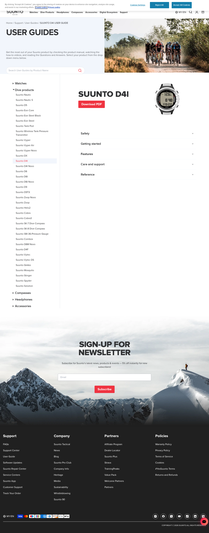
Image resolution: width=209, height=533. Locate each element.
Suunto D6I (22, 176)
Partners (108, 487)
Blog (56, 456)
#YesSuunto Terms (165, 469)
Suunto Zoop (23, 202)
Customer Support (12, 487)
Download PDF (91, 104)
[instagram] (155, 516)
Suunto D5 (21, 105)
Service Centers (11, 475)
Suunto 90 (59, 499)
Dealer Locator (112, 450)
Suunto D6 (21, 171)
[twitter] (171, 516)
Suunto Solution (24, 286)
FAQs (6, 444)
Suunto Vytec (23, 254)
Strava (107, 462)
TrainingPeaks (111, 469)
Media (57, 481)
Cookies (159, 462)
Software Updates (12, 462)
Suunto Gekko (23, 265)
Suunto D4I (22, 161)
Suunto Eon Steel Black (28, 115)
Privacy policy (54, 8)
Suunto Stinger (24, 275)
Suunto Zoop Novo (26, 197)
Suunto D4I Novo (25, 166)
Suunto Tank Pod (25, 126)
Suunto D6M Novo (25, 244)
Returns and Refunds (166, 475)
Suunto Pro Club (62, 462)
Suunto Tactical (62, 444)
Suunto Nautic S (24, 100)
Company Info (61, 469)
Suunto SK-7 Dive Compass (30, 223)
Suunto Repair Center (14, 469)
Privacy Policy (162, 450)
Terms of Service (164, 456)
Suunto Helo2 (23, 208)
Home (9, 23)
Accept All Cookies (181, 5)
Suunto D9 (21, 187)
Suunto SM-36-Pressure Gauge (32, 234)
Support (19, 23)
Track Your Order (12, 493)
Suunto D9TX (23, 192)
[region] (104, 5)
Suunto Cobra (23, 213)
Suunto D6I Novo (25, 182)
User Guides (31, 23)
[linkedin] (195, 516)
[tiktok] (187, 516)
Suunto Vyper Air (25, 145)
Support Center (11, 450)
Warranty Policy (163, 444)
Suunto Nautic (23, 95)
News (57, 450)
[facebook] (163, 516)
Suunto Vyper (23, 140)
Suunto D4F (22, 249)
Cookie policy (41, 8)
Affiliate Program (113, 444)
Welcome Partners (114, 481)
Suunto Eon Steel (25, 121)
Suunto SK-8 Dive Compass (30, 228)
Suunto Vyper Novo (26, 150)
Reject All (159, 5)
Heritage (58, 475)
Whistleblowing (62, 493)
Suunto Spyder (24, 281)
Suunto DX (21, 156)
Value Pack (110, 475)
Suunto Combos (24, 239)
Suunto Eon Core (25, 110)
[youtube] (179, 516)
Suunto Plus (110, 456)
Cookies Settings (137, 5)
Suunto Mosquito (25, 270)
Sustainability (61, 487)
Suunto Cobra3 (24, 218)
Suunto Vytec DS (25, 260)
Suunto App (9, 481)
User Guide (9, 456)
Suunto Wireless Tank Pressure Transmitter (32, 133)
